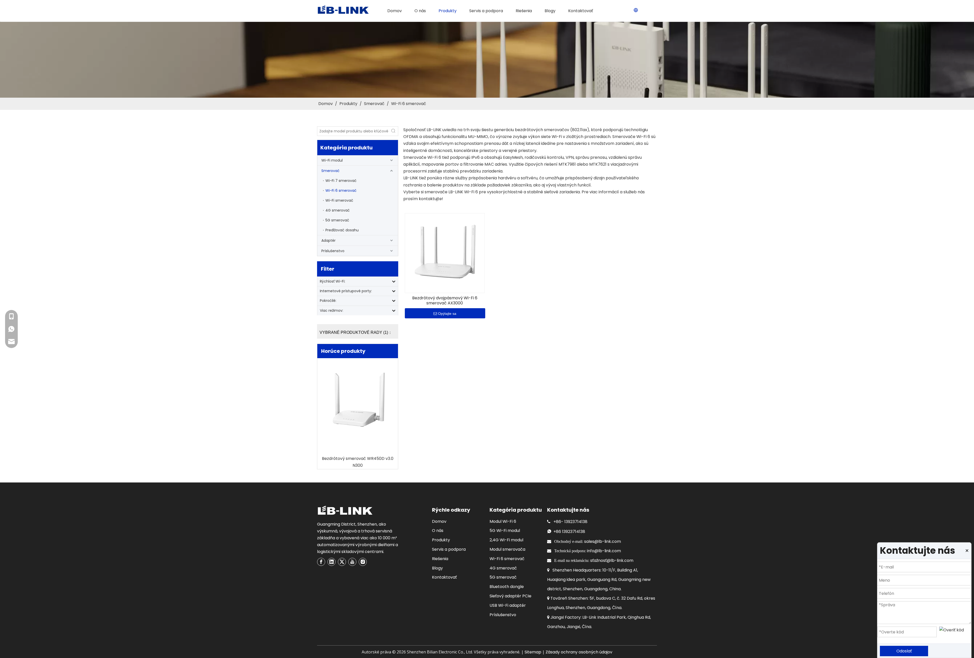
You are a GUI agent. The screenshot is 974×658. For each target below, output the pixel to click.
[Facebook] (321, 562)
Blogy (437, 568)
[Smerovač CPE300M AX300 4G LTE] (358, 401)
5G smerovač (337, 220)
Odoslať (904, 651)
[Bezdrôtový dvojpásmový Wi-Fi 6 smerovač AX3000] (444, 253)
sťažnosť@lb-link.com (611, 560)
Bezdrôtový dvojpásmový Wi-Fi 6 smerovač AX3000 (444, 301)
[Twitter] (342, 562)
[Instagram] (363, 562)
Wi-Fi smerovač (339, 200)
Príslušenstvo (332, 250)
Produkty (441, 540)
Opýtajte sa (447, 313)
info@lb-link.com (604, 551)
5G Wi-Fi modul (505, 530)
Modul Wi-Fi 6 (503, 521)
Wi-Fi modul (332, 160)
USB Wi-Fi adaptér (508, 605)
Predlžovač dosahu (342, 230)
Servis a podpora (449, 549)
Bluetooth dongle (507, 587)
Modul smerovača (507, 549)
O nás (437, 530)
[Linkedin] (331, 562)
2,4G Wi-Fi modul (506, 540)
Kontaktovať (444, 577)
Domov (439, 521)
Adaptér (328, 240)
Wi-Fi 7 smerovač (341, 180)
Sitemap (533, 652)
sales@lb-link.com (602, 541)
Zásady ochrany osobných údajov (579, 652)
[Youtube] (352, 562)
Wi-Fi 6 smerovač (341, 190)
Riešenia (440, 559)
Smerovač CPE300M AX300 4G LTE (357, 458)
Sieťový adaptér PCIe (510, 596)
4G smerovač (337, 210)
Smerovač (330, 170)
